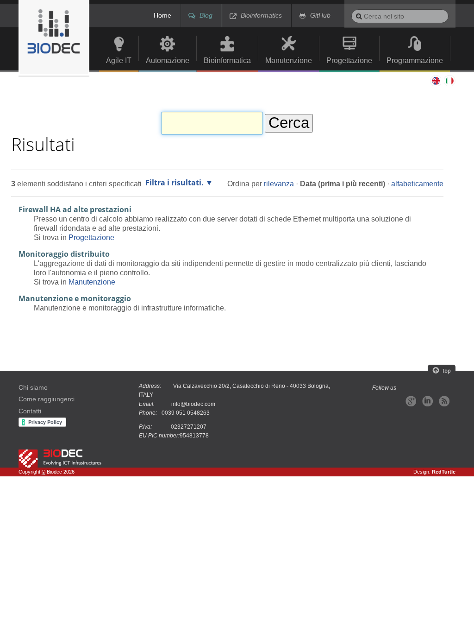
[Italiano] (54, 38)
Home (162, 15)
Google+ (410, 401)
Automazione (167, 60)
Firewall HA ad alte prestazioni (75, 209)
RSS (444, 401)
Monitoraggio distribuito (64, 254)
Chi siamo (33, 387)
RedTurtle (443, 472)
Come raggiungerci (47, 399)
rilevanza (279, 183)
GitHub (320, 15)
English (435, 80)
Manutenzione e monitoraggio (75, 298)
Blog (206, 15)
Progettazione (349, 60)
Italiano (449, 80)
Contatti (30, 411)
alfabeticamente (417, 183)
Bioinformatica (227, 60)
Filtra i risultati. (174, 182)
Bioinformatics (261, 15)
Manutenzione (288, 60)
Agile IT (118, 60)
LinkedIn (427, 401)
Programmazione (415, 60)
